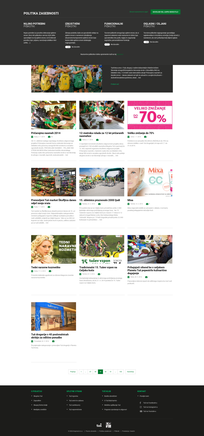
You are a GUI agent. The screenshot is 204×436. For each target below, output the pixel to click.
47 (90, 372)
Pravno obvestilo (91, 431)
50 (105, 372)
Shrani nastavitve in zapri (139, 12)
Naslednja (130, 372)
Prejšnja (73, 372)
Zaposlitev (37, 401)
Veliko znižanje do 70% (141, 133)
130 (120, 372)
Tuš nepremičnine (75, 409)
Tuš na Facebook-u (150, 403)
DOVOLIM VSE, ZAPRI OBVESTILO (165, 12)
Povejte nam (144, 396)
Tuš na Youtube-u (149, 411)
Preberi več (115, 84)
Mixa (130, 200)
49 (100, 372)
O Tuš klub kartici (110, 401)
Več (139, 78)
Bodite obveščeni (110, 396)
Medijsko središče (40, 409)
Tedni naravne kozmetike (45, 267)
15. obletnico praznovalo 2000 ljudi (99, 200)
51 (110, 372)
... (85, 372)
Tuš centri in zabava (76, 401)
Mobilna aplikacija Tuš (112, 405)
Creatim (132, 431)
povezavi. (120, 54)
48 (95, 372)
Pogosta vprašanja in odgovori (115, 409)
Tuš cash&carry (74, 405)
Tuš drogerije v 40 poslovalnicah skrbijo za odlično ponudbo (50, 336)
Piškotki (116, 431)
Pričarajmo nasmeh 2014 (45, 133)
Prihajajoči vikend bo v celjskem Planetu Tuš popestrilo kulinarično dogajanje (147, 270)
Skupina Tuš (38, 396)
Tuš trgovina (73, 396)
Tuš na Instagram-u (150, 407)
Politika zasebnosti (105, 431)
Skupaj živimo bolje (40, 405)
